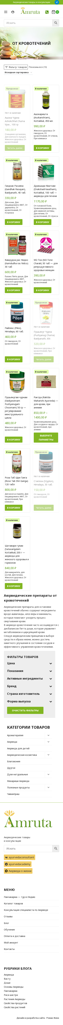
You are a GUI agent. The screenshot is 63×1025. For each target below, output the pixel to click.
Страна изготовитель (23, 694)
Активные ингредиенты (25, 678)
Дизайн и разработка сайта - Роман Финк (38, 1017)
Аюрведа (12, 741)
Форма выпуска (19, 701)
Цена (11, 663)
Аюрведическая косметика (22, 754)
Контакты (9, 949)
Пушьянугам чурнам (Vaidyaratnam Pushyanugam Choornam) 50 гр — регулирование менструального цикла (16, 407)
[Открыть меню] (7, 12)
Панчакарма (10, 990)
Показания (15, 671)
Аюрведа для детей (18, 748)
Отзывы (8, 916)
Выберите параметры (46, 437)
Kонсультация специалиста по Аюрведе (26, 909)
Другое (11, 767)
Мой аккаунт (11, 942)
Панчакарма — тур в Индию (19, 896)
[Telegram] (57, 2)
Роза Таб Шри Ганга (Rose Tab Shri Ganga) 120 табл (16, 481)
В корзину (42, 148)
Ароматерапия (15, 735)
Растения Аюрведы (14, 999)
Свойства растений (14, 1007)
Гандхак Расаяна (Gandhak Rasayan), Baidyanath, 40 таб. (15, 189)
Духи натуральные (17, 774)
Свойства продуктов (15, 1003)
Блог (6, 923)
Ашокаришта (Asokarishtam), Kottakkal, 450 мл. (43, 117)
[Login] (12, 12)
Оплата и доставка (14, 936)
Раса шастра (11, 994)
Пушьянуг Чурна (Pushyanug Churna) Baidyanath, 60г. (44, 335)
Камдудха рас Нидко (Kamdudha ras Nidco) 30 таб (16, 263)
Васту (7, 978)
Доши (7, 982)
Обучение (9, 929)
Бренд (11, 686)
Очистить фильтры (25, 710)
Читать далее (14, 148)
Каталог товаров (13, 903)
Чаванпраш (13, 794)
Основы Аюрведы (13, 986)
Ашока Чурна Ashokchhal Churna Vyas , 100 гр (15, 121)
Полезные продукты (18, 787)
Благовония (13, 761)
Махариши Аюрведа (18, 781)
